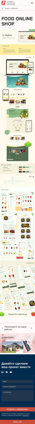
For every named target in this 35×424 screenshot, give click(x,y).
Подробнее (26, 415)
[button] (3, 328)
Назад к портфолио (11, 8)
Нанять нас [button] (17, 422)
